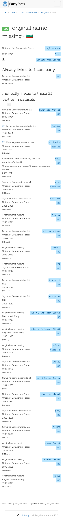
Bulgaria (45, 12)
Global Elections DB (28, 12)
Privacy (25, 515)
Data (13, 12)
